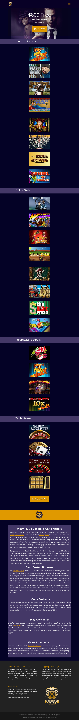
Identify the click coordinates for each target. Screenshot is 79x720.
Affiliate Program (54, 715)
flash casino (17, 625)
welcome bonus (18, 571)
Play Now (39, 28)
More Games (39, 498)
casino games (44, 535)
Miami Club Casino (34, 646)
